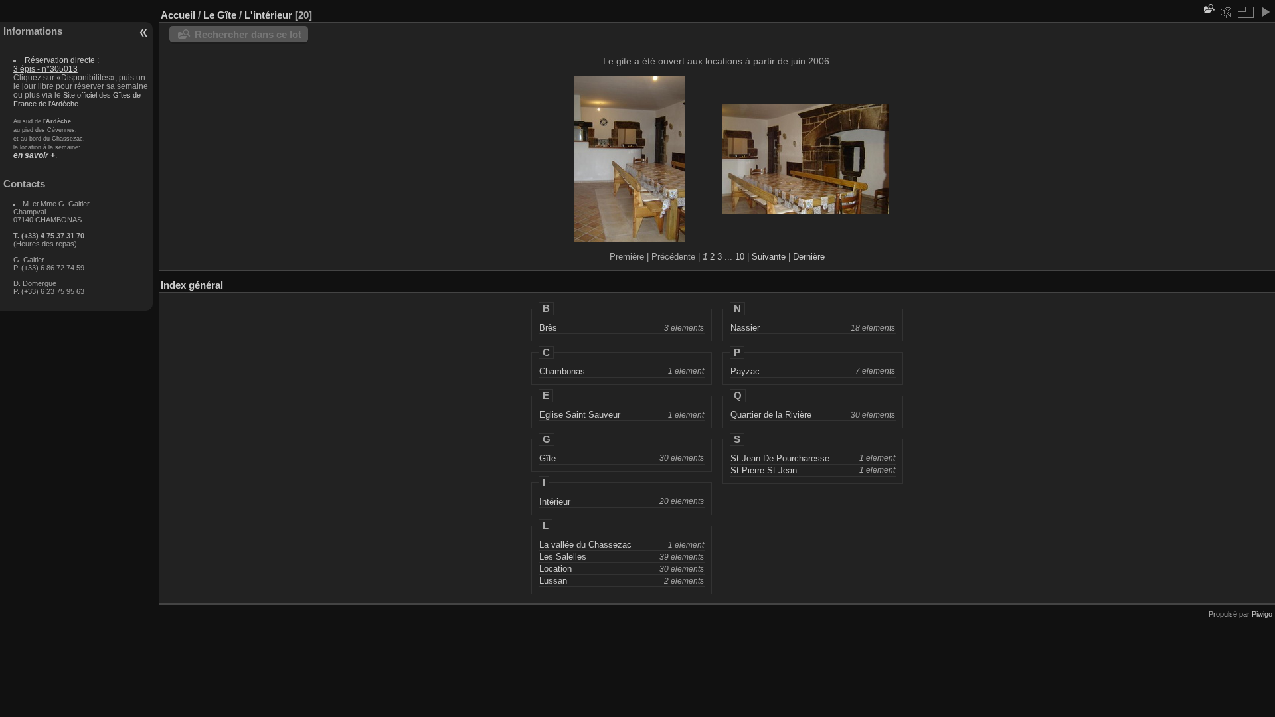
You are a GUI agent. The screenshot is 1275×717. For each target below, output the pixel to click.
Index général (192, 285)
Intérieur (554, 502)
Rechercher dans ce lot (248, 34)
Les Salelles (562, 557)
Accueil (178, 15)
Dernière (809, 257)
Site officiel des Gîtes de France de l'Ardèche (77, 99)
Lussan (553, 581)
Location (555, 569)
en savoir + (34, 155)
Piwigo (1262, 614)
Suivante (769, 257)
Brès (548, 328)
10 (739, 257)
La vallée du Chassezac (585, 545)
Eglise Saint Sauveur (579, 415)
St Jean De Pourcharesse (779, 458)
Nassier (745, 328)
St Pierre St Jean (763, 470)
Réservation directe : (56, 64)
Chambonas (562, 371)
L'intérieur (268, 15)
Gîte (547, 458)
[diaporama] (1265, 12)
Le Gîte (219, 15)
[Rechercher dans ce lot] (1208, 8)
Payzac (745, 371)
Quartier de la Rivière (770, 415)
